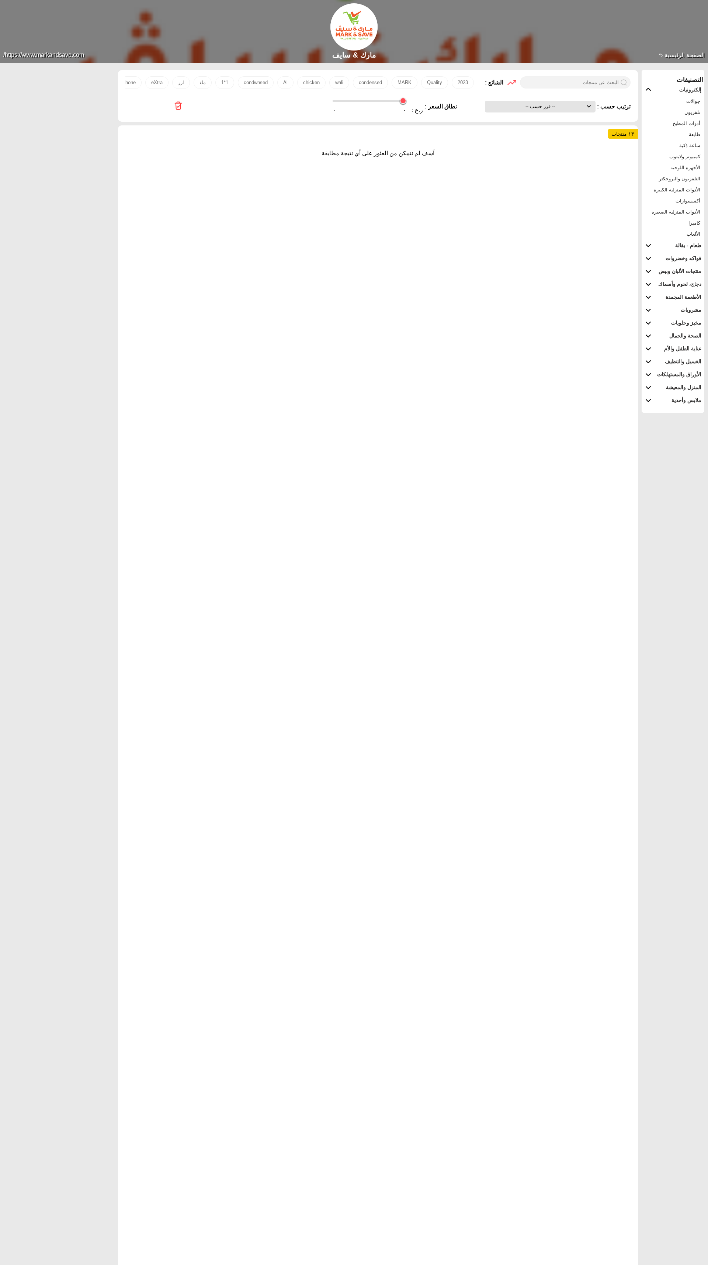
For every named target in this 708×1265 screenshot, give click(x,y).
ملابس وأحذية (686, 400)
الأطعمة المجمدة (683, 297)
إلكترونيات (690, 90)
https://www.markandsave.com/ (43, 55)
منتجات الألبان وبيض (680, 271)
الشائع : (494, 82)
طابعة (694, 134)
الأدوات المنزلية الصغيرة (676, 212)
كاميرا (694, 223)
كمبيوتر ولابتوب (684, 156)
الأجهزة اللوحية (685, 167)
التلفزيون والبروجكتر (679, 178)
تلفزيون (692, 112)
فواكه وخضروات (683, 258)
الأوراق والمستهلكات (679, 374)
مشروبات (691, 310)
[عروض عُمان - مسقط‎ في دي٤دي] (178, 106)
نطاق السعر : (441, 106)
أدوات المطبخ (686, 123)
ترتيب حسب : (613, 106)
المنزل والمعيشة (683, 387)
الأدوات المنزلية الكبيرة (677, 190)
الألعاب (693, 234)
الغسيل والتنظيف (683, 361)
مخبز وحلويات (686, 323)
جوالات (693, 101)
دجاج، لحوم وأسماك (679, 284)
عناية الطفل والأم (682, 348)
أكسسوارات (688, 201)
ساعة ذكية (689, 145)
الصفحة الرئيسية (684, 55)
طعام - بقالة (688, 245)
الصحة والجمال (685, 336)
